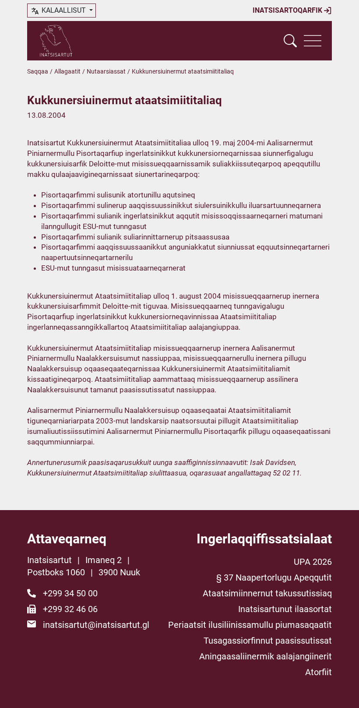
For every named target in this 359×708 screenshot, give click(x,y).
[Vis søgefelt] (290, 40)
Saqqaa (37, 71)
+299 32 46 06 (70, 609)
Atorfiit (318, 672)
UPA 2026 (313, 562)
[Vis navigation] (312, 40)
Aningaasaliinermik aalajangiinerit (265, 656)
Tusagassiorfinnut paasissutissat (268, 640)
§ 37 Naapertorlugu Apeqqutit (274, 577)
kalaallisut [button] (64, 10)
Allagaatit (67, 71)
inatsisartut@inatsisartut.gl (96, 625)
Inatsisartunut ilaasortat (285, 609)
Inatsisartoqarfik (288, 10)
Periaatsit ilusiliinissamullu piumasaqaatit (250, 625)
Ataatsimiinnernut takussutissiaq (267, 593)
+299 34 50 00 (70, 593)
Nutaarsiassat (106, 71)
